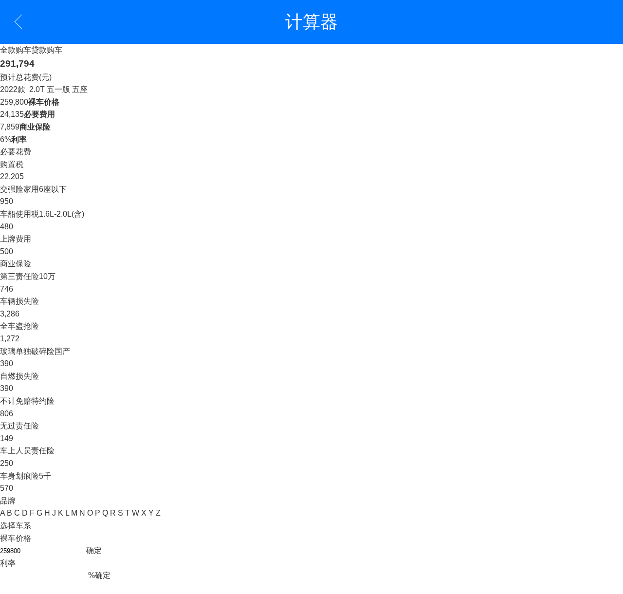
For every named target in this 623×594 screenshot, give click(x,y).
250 (6, 463)
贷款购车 (46, 50)
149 (6, 438)
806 (6, 413)
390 (6, 363)
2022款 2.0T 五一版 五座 (44, 89)
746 (6, 289)
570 (6, 488)
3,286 (9, 314)
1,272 (9, 338)
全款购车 (15, 50)
